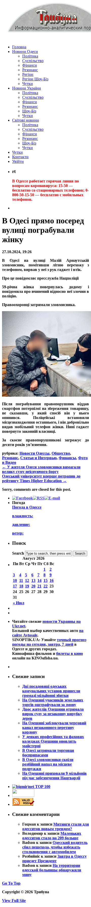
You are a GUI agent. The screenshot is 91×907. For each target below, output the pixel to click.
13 (33, 580)
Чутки (27, 83)
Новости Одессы (34, 453)
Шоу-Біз (29, 111)
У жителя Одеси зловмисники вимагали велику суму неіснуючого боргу (41, 469)
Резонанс (30, 70)
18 (21, 586)
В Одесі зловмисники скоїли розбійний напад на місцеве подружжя (47, 764)
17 (15, 586)
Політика (30, 56)
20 (33, 586)
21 (39, 586)
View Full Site (14, 900)
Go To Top (11, 883)
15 (45, 580)
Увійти (18, 161)
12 (27, 580)
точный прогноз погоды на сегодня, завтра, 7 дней (49, 642)
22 (45, 586)
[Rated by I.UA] (23, 795)
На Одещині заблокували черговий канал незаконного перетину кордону (54, 727)
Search (18, 553)
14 (39, 580)
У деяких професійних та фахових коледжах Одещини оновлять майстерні (53, 741)
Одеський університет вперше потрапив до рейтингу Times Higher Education (41, 478)
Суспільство (32, 61)
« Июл (18, 603)
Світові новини (25, 120)
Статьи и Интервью (38, 458)
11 (21, 580)
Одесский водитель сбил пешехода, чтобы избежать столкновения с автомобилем (54, 847)
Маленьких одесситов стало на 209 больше (51, 835)
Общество (61, 453)
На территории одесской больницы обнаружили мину (51, 870)
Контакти (20, 157)
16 (52, 580)
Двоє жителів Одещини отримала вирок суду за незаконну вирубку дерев (53, 714)
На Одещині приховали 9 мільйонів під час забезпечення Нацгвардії (54, 775)
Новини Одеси (25, 51)
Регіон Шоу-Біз (35, 79)
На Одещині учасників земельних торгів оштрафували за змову (52, 702)
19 (27, 586)
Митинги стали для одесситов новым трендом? (55, 826)
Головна (19, 47)
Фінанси (29, 65)
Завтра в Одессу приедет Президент (54, 858)
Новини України (26, 88)
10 (15, 580)
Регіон (27, 74)
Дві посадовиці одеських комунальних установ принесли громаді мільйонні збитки (51, 691)
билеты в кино (69, 653)
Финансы (67, 458)
